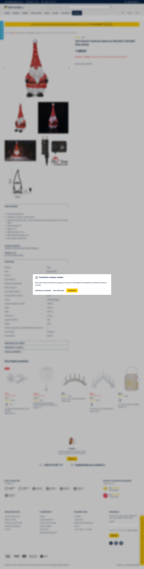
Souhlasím (72, 290)
